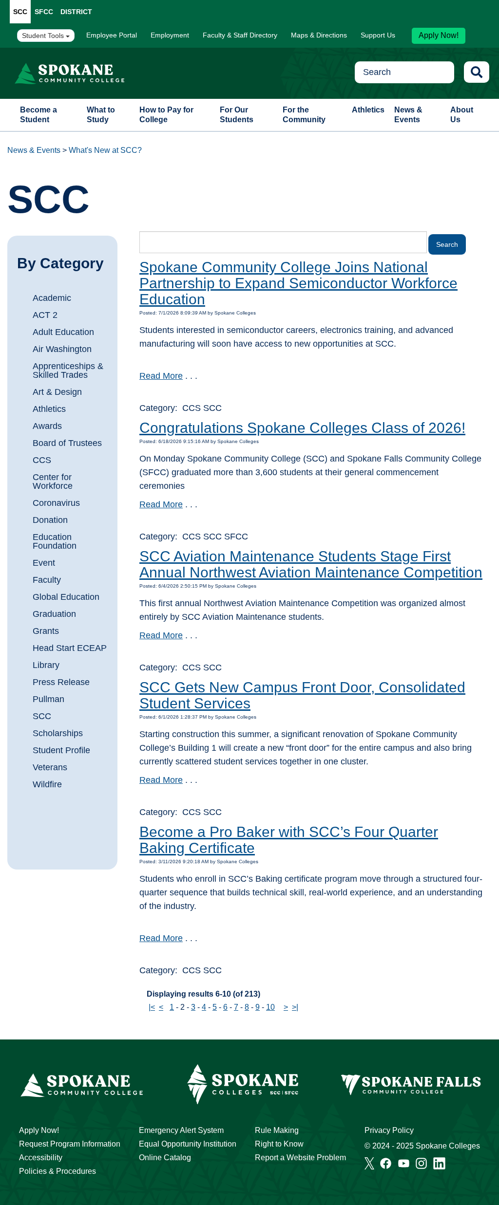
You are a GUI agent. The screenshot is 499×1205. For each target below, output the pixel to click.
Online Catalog (165, 1157)
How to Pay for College (166, 115)
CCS (42, 460)
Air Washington (62, 349)
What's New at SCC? (105, 150)
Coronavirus (56, 503)
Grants (46, 631)
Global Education (66, 597)
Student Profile (61, 750)
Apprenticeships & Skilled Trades (68, 370)
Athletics (368, 110)
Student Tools (44, 35)
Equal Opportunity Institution (187, 1144)
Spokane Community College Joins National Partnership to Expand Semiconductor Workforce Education (298, 283)
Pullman (48, 699)
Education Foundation (55, 541)
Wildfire (47, 784)
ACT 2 (45, 315)
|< (152, 1007)
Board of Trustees (67, 443)
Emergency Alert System (181, 1130)
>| (295, 1007)
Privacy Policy (389, 1130)
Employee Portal (111, 35)
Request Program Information (69, 1144)
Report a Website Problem (300, 1157)
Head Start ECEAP (70, 648)
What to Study (101, 115)
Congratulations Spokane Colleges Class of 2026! (302, 428)
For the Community (304, 115)
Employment (170, 35)
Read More (161, 376)
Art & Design (57, 392)
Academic (52, 298)
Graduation (54, 614)
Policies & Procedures (57, 1171)
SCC (20, 12)
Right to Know (279, 1144)
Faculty (47, 580)
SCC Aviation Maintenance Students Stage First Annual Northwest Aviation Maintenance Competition (310, 564)
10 (270, 1007)
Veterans (50, 767)
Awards (47, 426)
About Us (461, 115)
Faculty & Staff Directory (240, 35)
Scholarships (58, 733)
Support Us (378, 35)
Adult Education (63, 332)
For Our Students (236, 115)
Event (44, 563)
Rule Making (277, 1130)
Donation (50, 520)
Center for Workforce (53, 481)
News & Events (408, 115)
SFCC (44, 12)
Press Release (61, 682)
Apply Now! (439, 35)
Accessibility (40, 1157)
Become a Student (38, 115)
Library (46, 665)
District (76, 12)
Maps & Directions (319, 35)
